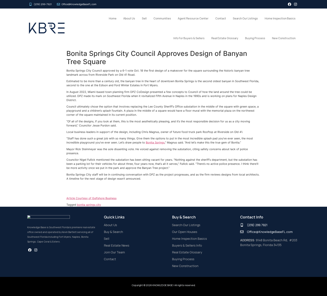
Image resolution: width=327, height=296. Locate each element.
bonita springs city (89, 204)
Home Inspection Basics (280, 18)
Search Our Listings (245, 18)
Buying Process (255, 38)
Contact (220, 18)
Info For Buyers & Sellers (189, 38)
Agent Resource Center (193, 18)
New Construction (283, 38)
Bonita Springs (155, 142)
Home (112, 18)
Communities (162, 18)
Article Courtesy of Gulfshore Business (91, 198)
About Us (129, 18)
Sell (144, 18)
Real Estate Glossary (224, 38)
